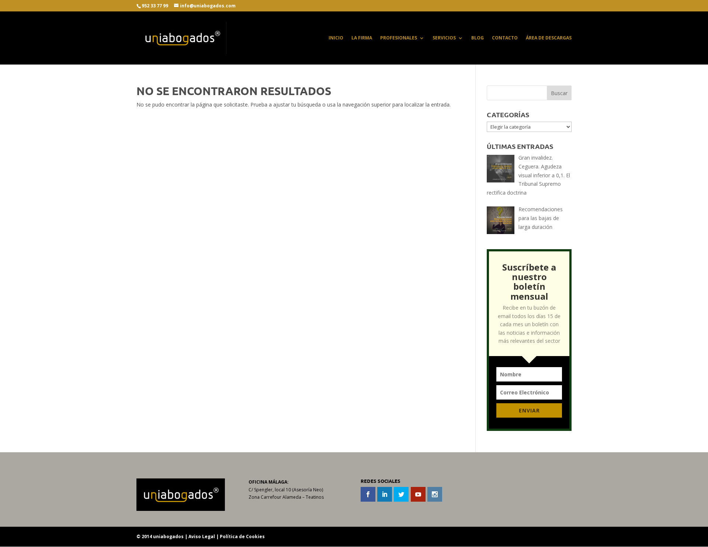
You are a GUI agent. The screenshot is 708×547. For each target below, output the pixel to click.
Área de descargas (549, 38)
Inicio (336, 38)
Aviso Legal (201, 536)
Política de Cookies (242, 536)
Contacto (505, 38)
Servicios (444, 38)
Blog (477, 38)
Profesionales (398, 38)
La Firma (361, 38)
